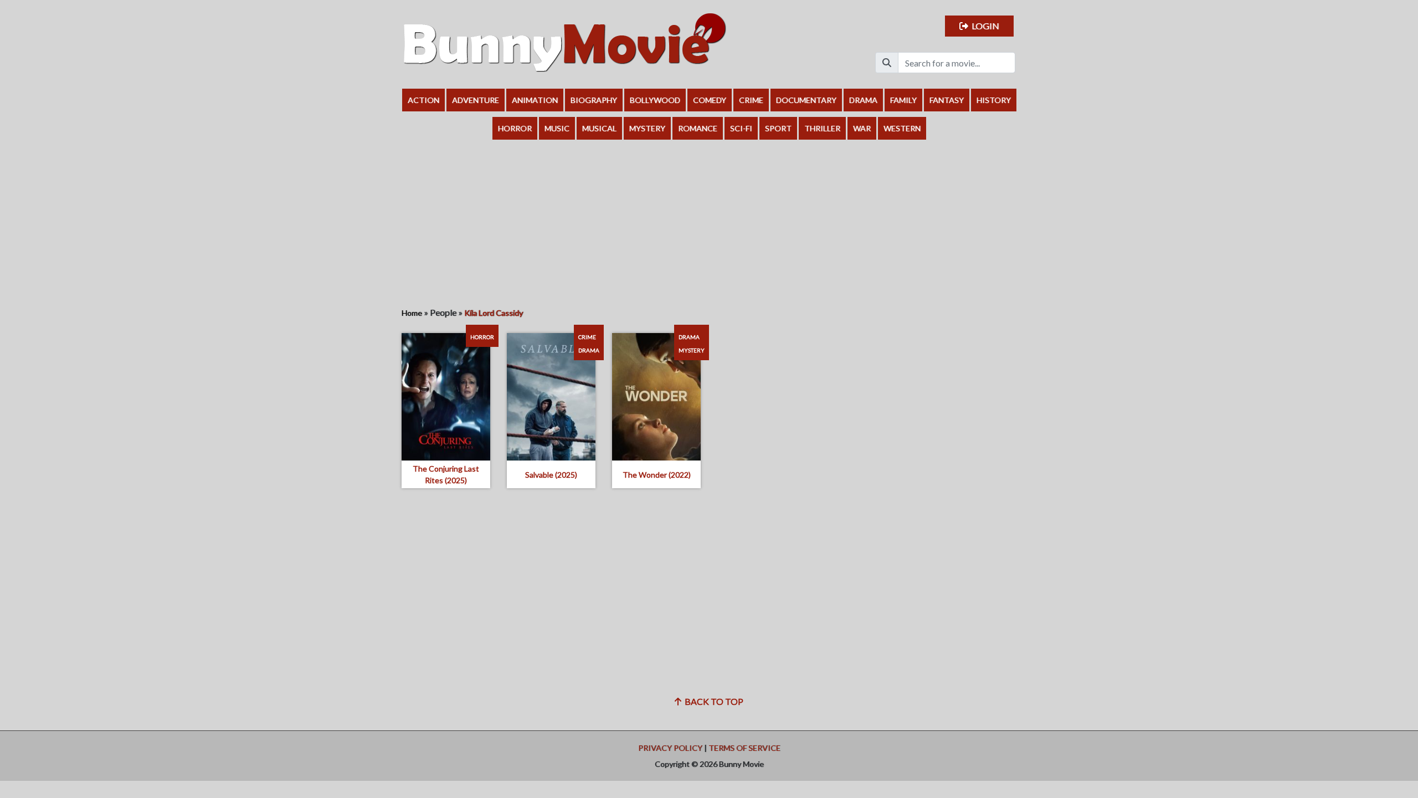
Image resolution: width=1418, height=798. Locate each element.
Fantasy (946, 100)
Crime (751, 100)
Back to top (712, 701)
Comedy (709, 100)
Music (556, 128)
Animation (535, 100)
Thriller (822, 128)
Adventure (475, 100)
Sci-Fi (741, 128)
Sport (778, 128)
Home (412, 313)
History (994, 100)
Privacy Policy (670, 748)
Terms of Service (744, 748)
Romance (697, 128)
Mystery (647, 128)
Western (902, 128)
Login (983, 26)
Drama (863, 100)
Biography (594, 100)
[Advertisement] (709, 222)
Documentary (806, 100)
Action (423, 100)
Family (903, 100)
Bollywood (655, 100)
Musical (599, 128)
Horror (515, 128)
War (862, 128)
